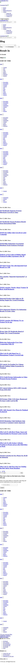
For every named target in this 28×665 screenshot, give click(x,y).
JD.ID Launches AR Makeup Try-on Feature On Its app (11, 321)
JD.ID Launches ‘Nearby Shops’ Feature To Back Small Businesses (14, 288)
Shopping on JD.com (8, 656)
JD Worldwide (6, 645)
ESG (4, 648)
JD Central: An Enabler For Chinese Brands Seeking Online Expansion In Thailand (12, 366)
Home (4, 7)
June (4, 70)
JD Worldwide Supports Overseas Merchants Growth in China (11, 211)
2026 (1, 64)
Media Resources (7, 10)
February (5, 74)
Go (21, 472)
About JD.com (6, 653)
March (4, 73)
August (5, 67)
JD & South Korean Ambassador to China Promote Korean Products (13, 378)
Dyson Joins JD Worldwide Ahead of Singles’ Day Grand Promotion (12, 332)
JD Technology (7, 644)
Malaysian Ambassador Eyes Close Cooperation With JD (11, 343)
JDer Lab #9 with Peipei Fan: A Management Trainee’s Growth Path (11, 354)
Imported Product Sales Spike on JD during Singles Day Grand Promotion (12, 299)
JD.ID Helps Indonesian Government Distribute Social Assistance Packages (12, 244)
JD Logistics (6, 642)
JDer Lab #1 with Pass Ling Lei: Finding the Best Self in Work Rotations (13, 467)
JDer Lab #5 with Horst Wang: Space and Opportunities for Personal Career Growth (13, 432)
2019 (1, 188)
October (5, 85)
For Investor (9, 14)
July (4, 69)
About (4, 12)
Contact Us (9, 16)
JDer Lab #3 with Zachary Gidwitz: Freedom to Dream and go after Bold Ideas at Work (13, 444)
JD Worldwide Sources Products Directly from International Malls (13, 222)
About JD (8, 13)
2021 (1, 148)
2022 (1, 129)
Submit (2, 487)
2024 (1, 98)
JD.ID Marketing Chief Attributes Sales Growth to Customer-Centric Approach (12, 421)
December (5, 82)
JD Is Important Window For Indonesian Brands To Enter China (13, 310)
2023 (1, 114)
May (4, 90)
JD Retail (5, 641)
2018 (1, 194)
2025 (1, 79)
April (4, 71)
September (5, 105)
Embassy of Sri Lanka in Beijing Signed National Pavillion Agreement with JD (13, 255)
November (5, 83)
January (5, 76)
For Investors (6, 655)
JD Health (5, 647)
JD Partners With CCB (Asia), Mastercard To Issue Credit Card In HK (13, 400)
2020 (1, 167)
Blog (4, 9)
